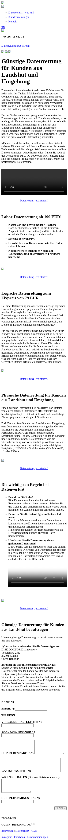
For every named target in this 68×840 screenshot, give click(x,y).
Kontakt (12, 21)
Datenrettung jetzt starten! (15, 45)
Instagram (6, 837)
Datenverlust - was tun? (21, 12)
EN (3, 27)
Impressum (7, 830)
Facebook (19, 837)
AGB (34, 830)
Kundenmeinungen (18, 17)
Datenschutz (22, 830)
